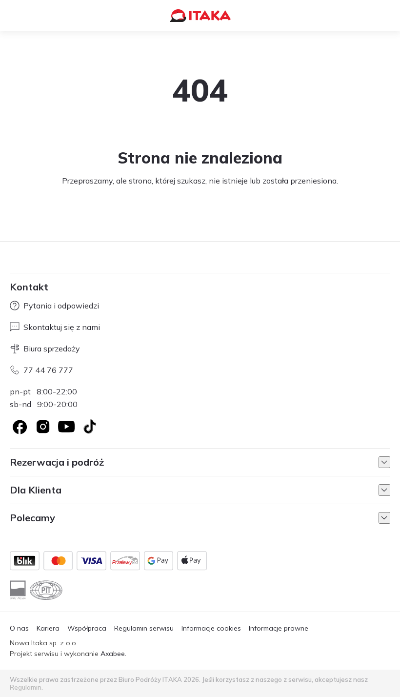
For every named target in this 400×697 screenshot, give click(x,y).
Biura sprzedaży (51, 348)
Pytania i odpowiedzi (61, 305)
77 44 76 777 (48, 370)
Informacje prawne (278, 628)
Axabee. (113, 653)
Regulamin (25, 687)
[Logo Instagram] (43, 426)
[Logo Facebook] (19, 426)
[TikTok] (90, 426)
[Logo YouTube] (66, 426)
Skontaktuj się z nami (61, 327)
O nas (19, 628)
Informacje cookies (211, 628)
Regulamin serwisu (144, 628)
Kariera (48, 628)
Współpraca (86, 628)
